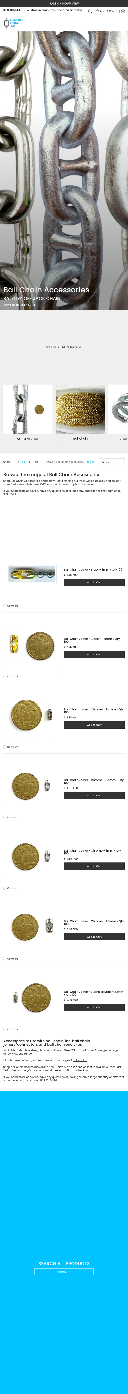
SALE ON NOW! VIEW (64, 3)
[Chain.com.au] (13, 23)
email (88, 491)
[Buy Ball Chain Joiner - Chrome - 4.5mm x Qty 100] (32, 927)
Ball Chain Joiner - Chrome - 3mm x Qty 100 (92, 852)
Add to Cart (94, 582)
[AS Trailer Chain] (27, 409)
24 (23, 462)
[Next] (68, 448)
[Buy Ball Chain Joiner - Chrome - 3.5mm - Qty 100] (32, 785)
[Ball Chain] (80, 409)
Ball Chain (80, 439)
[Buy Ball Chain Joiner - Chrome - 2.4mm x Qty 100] (32, 715)
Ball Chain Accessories (70, 462)
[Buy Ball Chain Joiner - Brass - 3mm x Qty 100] (32, 574)
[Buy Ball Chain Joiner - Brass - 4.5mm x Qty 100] (32, 644)
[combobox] (64, 1271)
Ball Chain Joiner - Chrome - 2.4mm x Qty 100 (94, 710)
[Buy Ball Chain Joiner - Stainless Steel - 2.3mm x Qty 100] (32, 997)
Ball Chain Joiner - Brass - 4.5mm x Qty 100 (92, 640)
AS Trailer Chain (28, 439)
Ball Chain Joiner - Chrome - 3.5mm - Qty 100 (94, 781)
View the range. (22, 1054)
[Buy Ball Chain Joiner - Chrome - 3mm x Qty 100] (32, 856)
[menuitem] (106, 11)
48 (36, 462)
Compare (12, 605)
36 (29, 462)
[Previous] (60, 448)
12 (18, 462)
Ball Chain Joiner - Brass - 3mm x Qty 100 (93, 570)
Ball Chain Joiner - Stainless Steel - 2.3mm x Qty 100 (94, 993)
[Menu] (123, 23)
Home (49, 462)
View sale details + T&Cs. (19, 305)
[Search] (90, 11)
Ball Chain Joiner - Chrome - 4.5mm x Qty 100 (94, 922)
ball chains (80, 1060)
